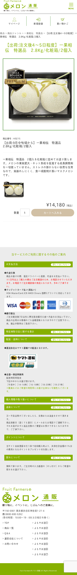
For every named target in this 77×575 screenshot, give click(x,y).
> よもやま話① (40, 522)
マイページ (14, 23)
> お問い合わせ (10, 544)
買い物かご (63, 23)
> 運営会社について (12, 538)
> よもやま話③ (40, 533)
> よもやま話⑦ (40, 554)
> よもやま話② (40, 528)
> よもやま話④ (40, 538)
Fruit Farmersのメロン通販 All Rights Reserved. (38, 570)
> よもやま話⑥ (40, 549)
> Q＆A (6, 533)
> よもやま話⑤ (40, 544)
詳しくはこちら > (61, 264)
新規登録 (38, 23)
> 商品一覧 (8, 528)
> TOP (5, 522)
